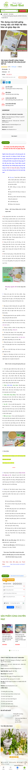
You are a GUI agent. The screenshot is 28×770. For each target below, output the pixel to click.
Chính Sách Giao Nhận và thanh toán (11, 694)
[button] (23, 603)
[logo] (13, 7)
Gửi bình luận (10, 607)
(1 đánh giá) (13, 66)
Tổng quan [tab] (6, 142)
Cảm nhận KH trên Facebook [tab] (17, 575)
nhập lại (19, 607)
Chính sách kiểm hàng (7, 703)
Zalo (17, 769)
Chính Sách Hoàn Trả (7, 696)
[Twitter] (7, 82)
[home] (1, 14)
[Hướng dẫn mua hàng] (7, 714)
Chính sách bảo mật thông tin (9, 698)
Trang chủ (10, 769)
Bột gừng (12, 177)
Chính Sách (4, 688)
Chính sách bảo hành (7, 701)
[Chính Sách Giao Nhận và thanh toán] (8, 720)
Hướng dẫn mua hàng (7, 691)
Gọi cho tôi (23, 77)
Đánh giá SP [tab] (5, 575)
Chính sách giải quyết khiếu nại (10, 706)
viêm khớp (9, 385)
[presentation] (2, 638)
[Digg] (9, 82)
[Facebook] (4, 82)
